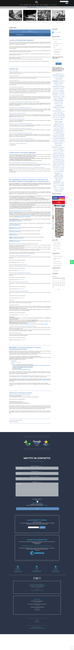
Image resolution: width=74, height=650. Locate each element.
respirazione (55, 167)
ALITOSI (55, 77)
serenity (62, 169)
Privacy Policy (21, 262)
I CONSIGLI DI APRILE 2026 (58, 256)
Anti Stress (62, 81)
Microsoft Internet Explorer (16, 362)
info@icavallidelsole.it (27, 403)
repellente (63, 166)
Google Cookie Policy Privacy (14, 228)
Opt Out (26, 314)
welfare (58, 187)
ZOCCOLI (61, 187)
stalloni (56, 178)
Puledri (55, 164)
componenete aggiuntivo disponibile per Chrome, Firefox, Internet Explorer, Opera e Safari (32, 366)
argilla (56, 84)
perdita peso (56, 157)
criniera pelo (60, 112)
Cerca (58, 63)
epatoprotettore (58, 123)
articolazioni (56, 86)
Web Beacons (20, 216)
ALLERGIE (60, 77)
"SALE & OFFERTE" (43, 7)
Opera (12, 363)
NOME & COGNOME (37, 466)
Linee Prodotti (25, 4)
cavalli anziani (56, 96)
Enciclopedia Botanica (57, 244)
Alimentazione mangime (58, 75)
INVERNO (61, 135)
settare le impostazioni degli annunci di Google (21, 369)
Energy (60, 121)
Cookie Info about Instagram (14, 241)
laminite (55, 136)
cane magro (55, 95)
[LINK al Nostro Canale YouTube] (58, 221)
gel (61, 130)
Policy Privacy (44, 505)
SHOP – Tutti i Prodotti (57, 39)
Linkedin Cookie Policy (13, 234)
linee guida (46, 323)
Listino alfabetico (57, 54)
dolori (56, 121)
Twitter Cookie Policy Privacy (14, 225)
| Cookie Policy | (19, 34)
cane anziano (61, 93)
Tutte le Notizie (55, 270)
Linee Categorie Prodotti (57, 43)
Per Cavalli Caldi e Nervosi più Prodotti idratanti (59, 153)
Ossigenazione (56, 150)
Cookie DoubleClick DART (15, 211)
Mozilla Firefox (14, 360)
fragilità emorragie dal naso (58, 129)
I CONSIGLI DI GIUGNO (57, 263)
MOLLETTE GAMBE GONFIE (59, 142)
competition (58, 105)
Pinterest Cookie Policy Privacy (15, 231)
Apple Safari (13, 361)
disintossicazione (56, 117)
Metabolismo (55, 141)
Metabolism (61, 140)
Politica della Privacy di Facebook (15, 221)
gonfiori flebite (59, 132)
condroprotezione (57, 111)
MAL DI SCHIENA (60, 138)
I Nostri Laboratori (56, 246)
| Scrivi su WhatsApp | (53, 4)
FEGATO (57, 128)
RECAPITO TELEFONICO (37, 476)
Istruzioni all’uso (56, 45)
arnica (60, 84)
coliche (61, 103)
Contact (54, 250)
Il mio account (45, 4)
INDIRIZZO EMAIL (37, 471)
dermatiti (55, 114)
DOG (61, 119)
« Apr (58, 289)
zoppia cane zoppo (56, 189)
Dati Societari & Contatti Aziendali (37, 590)
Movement (58, 145)
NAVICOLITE (62, 147)
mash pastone (55, 140)
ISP (13, 157)
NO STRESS (60, 149)
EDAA (40, 375)
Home (21, 4)
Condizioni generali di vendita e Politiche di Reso (37, 628)
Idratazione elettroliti (57, 133)
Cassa (41, 4)
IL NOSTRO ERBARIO (57, 242)
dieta (59, 114)
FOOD (61, 128)
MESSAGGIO (37, 482)
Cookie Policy (37, 621)
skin (61, 173)
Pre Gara (62, 157)
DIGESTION (61, 115)
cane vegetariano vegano (61, 95)
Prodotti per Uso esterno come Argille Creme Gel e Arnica (58, 161)
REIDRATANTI (58, 166)
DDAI (34, 376)
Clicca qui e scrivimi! (57, 32)
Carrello (37, 4)
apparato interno (58, 83)
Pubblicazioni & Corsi (57, 248)
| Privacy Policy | (40, 34)
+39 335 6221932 (18, 571)
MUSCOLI (55, 147)
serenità (56, 171)
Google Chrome (14, 364)
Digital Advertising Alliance (20, 376)
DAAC (28, 376)
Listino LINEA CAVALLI (58, 49)
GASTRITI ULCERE (56, 130)
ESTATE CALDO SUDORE (58, 125)
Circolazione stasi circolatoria (58, 102)
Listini (34, 4)
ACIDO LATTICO (58, 73)
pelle (60, 152)
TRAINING (57, 182)
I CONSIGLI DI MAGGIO (57, 265)
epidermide (56, 124)
